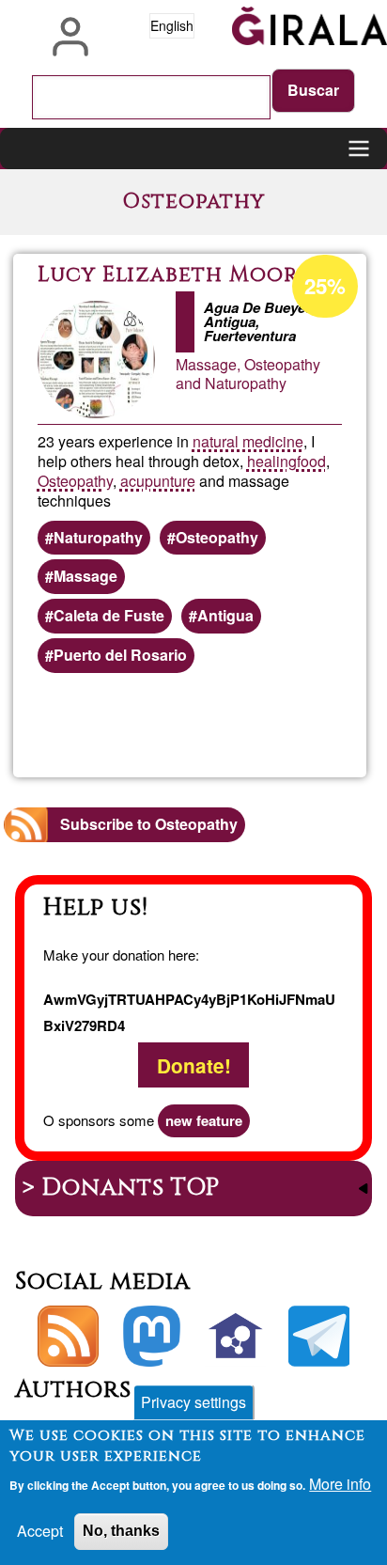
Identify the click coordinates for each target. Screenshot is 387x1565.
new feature (203, 1120)
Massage (85, 576)
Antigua (225, 615)
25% (325, 286)
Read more (269, 725)
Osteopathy (75, 481)
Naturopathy (98, 537)
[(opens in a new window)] (151, 1336)
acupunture (157, 481)
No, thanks (121, 1531)
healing (272, 461)
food (311, 461)
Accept (40, 1531)
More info (340, 1484)
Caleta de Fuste (109, 615)
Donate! (194, 1065)
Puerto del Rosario (120, 654)
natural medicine (248, 441)
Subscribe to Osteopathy (149, 824)
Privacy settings (193, 1402)
